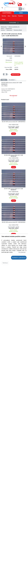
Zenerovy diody (18, 30)
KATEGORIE (13, 22)
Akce (9, 16)
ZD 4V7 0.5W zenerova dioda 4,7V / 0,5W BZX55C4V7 (13, 189)
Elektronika (7, 13)
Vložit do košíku (15, 74)
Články (3, 19)
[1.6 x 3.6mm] (13, 46)
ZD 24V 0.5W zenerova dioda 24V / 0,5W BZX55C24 (13, 222)
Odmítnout (5, 262)
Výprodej (14, 16)
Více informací (22, 252)
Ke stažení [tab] (11, 79)
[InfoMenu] (25, 4)
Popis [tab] (3, 79)
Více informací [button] (13, 95)
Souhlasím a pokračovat (19, 257)
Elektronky (9, 30)
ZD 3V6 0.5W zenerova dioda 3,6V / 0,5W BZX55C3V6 (13, 156)
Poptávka (20, 16)
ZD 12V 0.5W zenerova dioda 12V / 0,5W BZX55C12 (13, 121)
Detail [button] (13, 133)
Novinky (4, 16)
